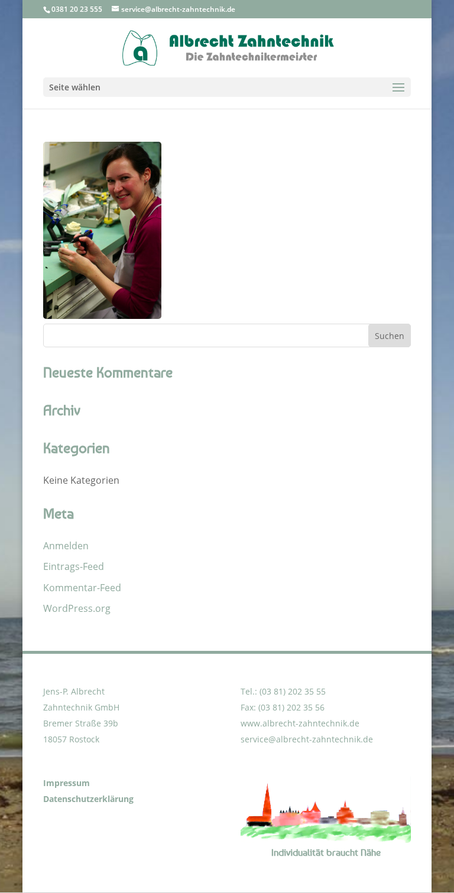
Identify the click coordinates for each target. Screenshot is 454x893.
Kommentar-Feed (82, 587)
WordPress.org (77, 608)
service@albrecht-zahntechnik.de (307, 739)
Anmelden (66, 545)
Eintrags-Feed (73, 566)
